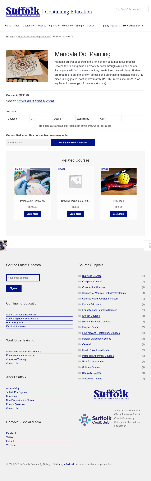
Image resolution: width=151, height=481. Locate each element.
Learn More (32, 213)
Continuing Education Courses (22, 318)
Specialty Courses (91, 373)
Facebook (11, 433)
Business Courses (91, 275)
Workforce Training (72, 25)
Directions (11, 396)
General (86, 344)
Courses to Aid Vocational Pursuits (100, 298)
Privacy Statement (15, 404)
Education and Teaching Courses (99, 310)
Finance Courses (91, 327)
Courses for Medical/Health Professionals (104, 293)
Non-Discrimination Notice (20, 400)
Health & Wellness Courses (96, 350)
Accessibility (12, 388)
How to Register (14, 322)
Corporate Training (16, 359)
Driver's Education (91, 304)
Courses (27, 25)
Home (8, 25)
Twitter (9, 437)
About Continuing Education (21, 314)
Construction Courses (93, 287)
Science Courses (91, 367)
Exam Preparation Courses (96, 321)
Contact (91, 25)
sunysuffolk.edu (67, 464)
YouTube (11, 445)
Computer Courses (92, 281)
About (17, 25)
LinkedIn (10, 441)
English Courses (91, 315)
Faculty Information (16, 326)
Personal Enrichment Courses (98, 355)
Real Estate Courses (93, 361)
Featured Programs (47, 25)
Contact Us (12, 363)
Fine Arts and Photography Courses (34, 36)
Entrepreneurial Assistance (20, 355)
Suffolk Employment (16, 392)
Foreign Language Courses (96, 338)
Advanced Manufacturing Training (23, 351)
